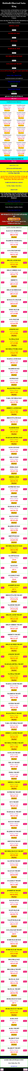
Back (2, 1069)
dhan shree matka (17, 1057)
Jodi (3, 233)
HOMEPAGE (14, 1066)
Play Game (14, 86)
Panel (25, 233)
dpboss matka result (7, 1057)
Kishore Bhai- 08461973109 (14, 201)
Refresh (14, 30)
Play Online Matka (14, 219)
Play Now (7, 110)
